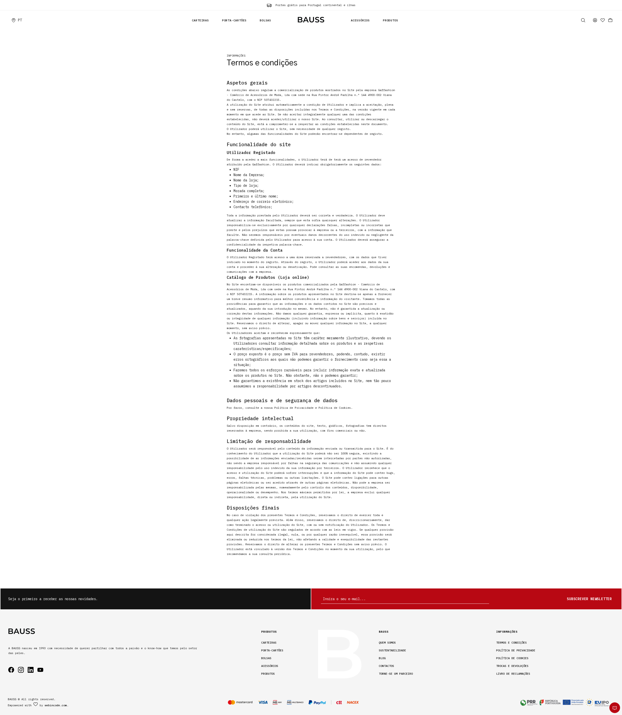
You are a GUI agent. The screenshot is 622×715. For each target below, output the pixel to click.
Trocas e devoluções (512, 666)
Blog (382, 658)
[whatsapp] (614, 707)
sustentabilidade (392, 650)
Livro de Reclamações (513, 673)
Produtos (390, 20)
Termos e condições (511, 642)
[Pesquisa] (583, 20)
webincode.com (56, 705)
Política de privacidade (515, 650)
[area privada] (595, 20)
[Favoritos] (602, 20)
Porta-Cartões (234, 20)
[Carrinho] (610, 20)
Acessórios (360, 20)
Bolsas (265, 20)
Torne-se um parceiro (396, 673)
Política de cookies (512, 658)
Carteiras (200, 20)
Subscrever (589, 599)
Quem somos (387, 642)
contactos (386, 666)
